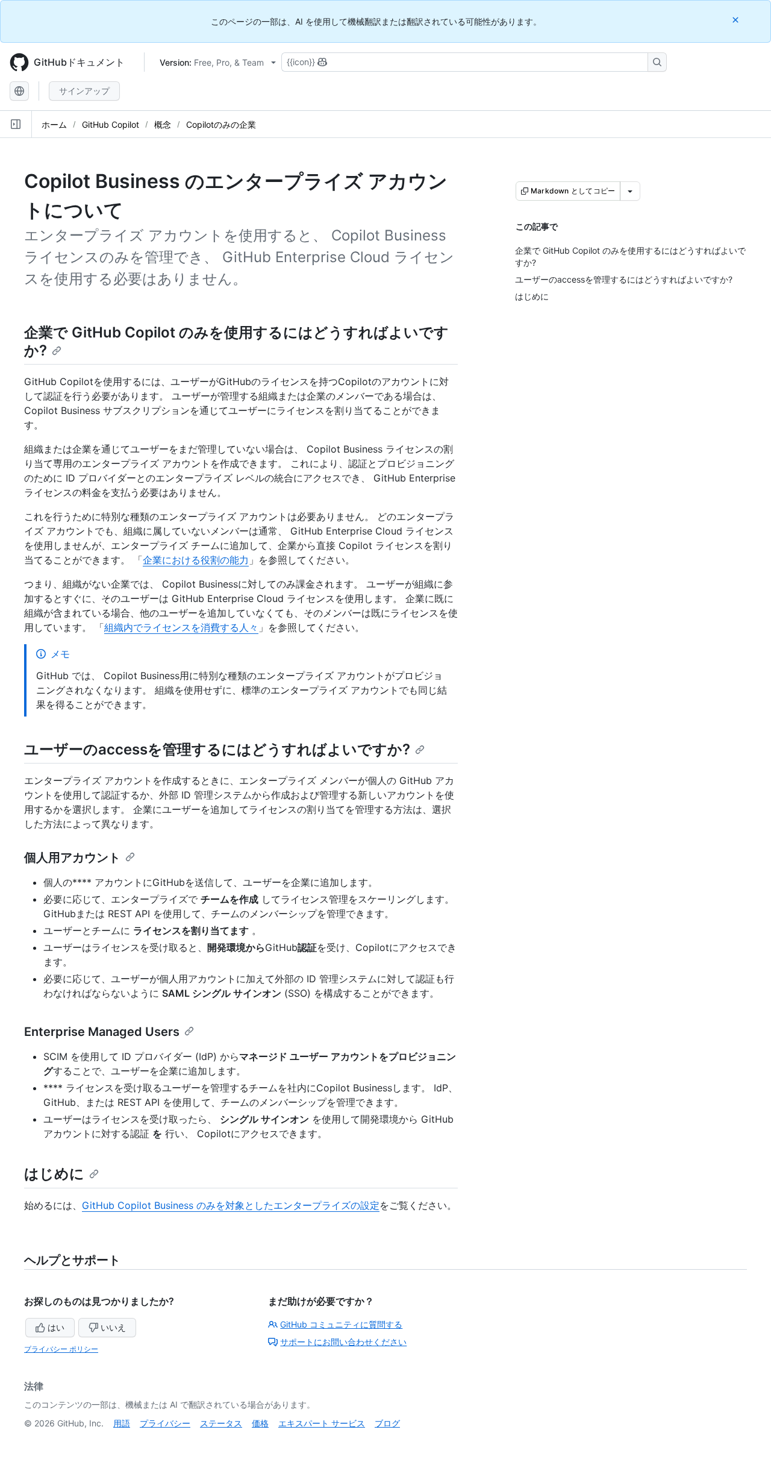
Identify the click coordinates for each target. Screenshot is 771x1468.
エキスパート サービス (321, 1423)
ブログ (387, 1423)
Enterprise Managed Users (101, 1031)
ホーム (54, 124)
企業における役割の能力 (196, 560)
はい (56, 1327)
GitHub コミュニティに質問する (341, 1324)
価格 (260, 1423)
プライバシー (165, 1423)
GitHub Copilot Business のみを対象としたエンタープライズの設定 (230, 1205)
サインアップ (84, 91)
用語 (121, 1423)
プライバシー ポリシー (61, 1349)
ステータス (221, 1423)
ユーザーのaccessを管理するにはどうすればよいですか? (217, 749)
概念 (162, 124)
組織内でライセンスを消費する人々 (181, 627)
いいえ (113, 1327)
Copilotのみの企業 (221, 124)
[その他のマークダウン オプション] (630, 191)
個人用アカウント (72, 857)
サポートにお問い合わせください (343, 1342)
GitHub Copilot (110, 124)
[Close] (736, 20)
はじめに (54, 1173)
